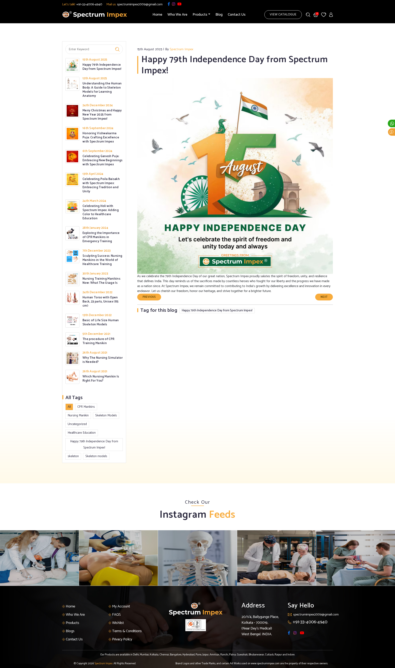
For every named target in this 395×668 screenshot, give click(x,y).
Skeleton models (96, 456)
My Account (120, 606)
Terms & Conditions (126, 631)
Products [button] (200, 15)
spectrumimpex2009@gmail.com (140, 4)
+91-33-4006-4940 (89, 4)
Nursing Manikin (78, 415)
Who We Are (177, 15)
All (69, 406)
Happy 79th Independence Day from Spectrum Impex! (94, 444)
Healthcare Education (82, 432)
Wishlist (117, 623)
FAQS (116, 615)
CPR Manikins (86, 406)
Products (72, 623)
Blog (219, 15)
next (324, 297)
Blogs (69, 631)
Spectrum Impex (103, 663)
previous (149, 297)
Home (157, 15)
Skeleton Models (106, 415)
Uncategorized (77, 424)
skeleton (73, 456)
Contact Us (236, 15)
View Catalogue (283, 14)
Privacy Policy (121, 639)
